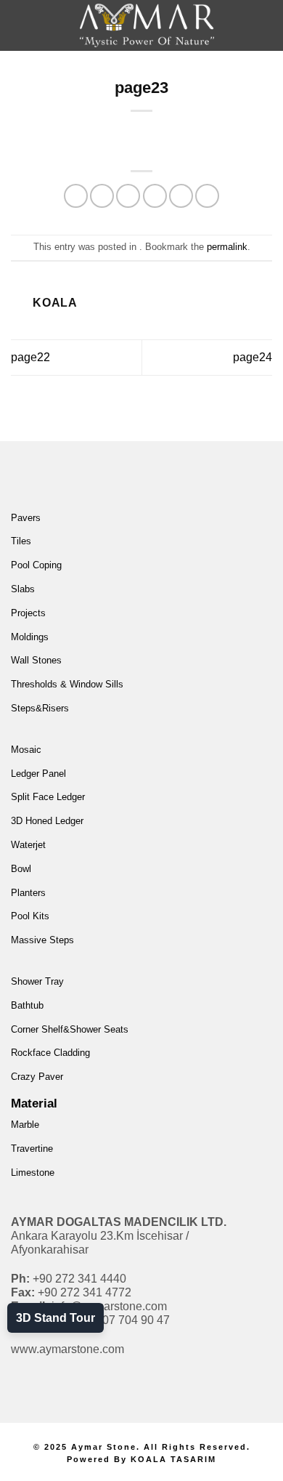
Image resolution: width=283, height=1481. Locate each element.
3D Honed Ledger (47, 820)
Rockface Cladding (50, 1052)
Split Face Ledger (48, 796)
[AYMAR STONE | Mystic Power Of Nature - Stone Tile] (146, 25)
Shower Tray (37, 981)
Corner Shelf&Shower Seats (69, 1029)
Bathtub (27, 1005)
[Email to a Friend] (155, 196)
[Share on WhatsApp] (76, 196)
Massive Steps (42, 940)
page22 (30, 357)
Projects (28, 613)
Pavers (26, 517)
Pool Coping (36, 565)
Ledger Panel (38, 773)
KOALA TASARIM (173, 1459)
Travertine (32, 1148)
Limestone (32, 1172)
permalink (227, 246)
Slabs (23, 589)
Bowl (21, 868)
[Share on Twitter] (128, 196)
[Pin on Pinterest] (181, 196)
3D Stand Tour (55, 1318)
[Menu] (33, 36)
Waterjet (28, 844)
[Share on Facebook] (102, 196)
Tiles (21, 541)
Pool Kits (30, 916)
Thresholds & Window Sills (67, 684)
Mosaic (26, 749)
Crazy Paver (37, 1076)
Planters (28, 892)
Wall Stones (36, 660)
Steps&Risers (40, 708)
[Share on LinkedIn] (207, 196)
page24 (252, 357)
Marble (25, 1124)
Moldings (30, 636)
